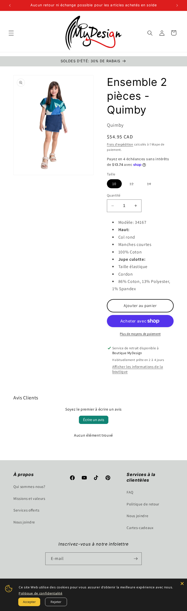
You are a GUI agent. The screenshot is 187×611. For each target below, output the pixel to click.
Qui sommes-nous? (29, 486)
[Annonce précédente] (10, 5)
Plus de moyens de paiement (140, 334)
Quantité (114, 195)
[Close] (182, 583)
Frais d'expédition (120, 144)
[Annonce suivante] (177, 5)
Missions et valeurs (29, 498)
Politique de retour (143, 504)
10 (114, 183)
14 (152, 184)
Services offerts (26, 510)
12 (134, 184)
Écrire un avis (93, 419)
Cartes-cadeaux (140, 527)
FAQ (130, 492)
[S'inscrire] (135, 558)
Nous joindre (24, 522)
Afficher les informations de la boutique (137, 369)
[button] (11, 33)
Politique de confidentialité (40, 593)
